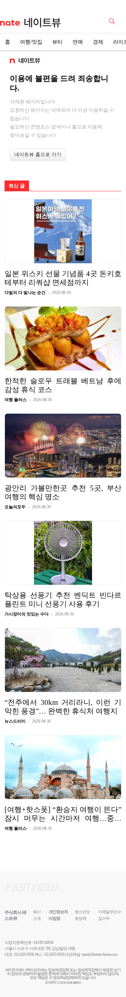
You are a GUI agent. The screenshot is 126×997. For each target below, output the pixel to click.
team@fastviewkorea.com (99, 954)
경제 (98, 42)
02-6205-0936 (24, 954)
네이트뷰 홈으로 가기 (37, 154)
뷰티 (57, 42)
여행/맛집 (31, 42)
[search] (113, 21)
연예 (77, 42)
